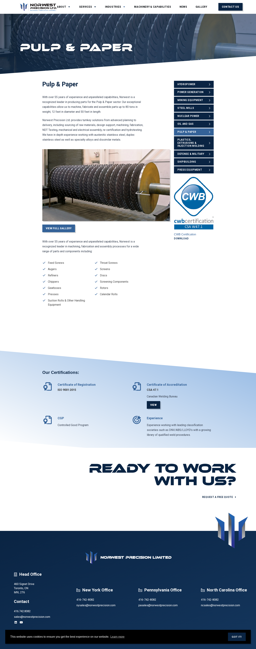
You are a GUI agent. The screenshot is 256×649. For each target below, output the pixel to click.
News (183, 6)
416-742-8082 (85, 599)
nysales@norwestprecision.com (95, 605)
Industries (113, 6)
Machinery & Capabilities (152, 6)
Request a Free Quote (217, 497)
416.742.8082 (22, 611)
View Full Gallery (59, 228)
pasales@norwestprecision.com (158, 605)
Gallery (201, 6)
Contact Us (230, 6)
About (61, 6)
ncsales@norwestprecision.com (220, 605)
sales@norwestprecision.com (32, 616)
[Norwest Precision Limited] (38, 7)
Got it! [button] (237, 636)
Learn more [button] (117, 636)
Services (85, 6)
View (153, 405)
